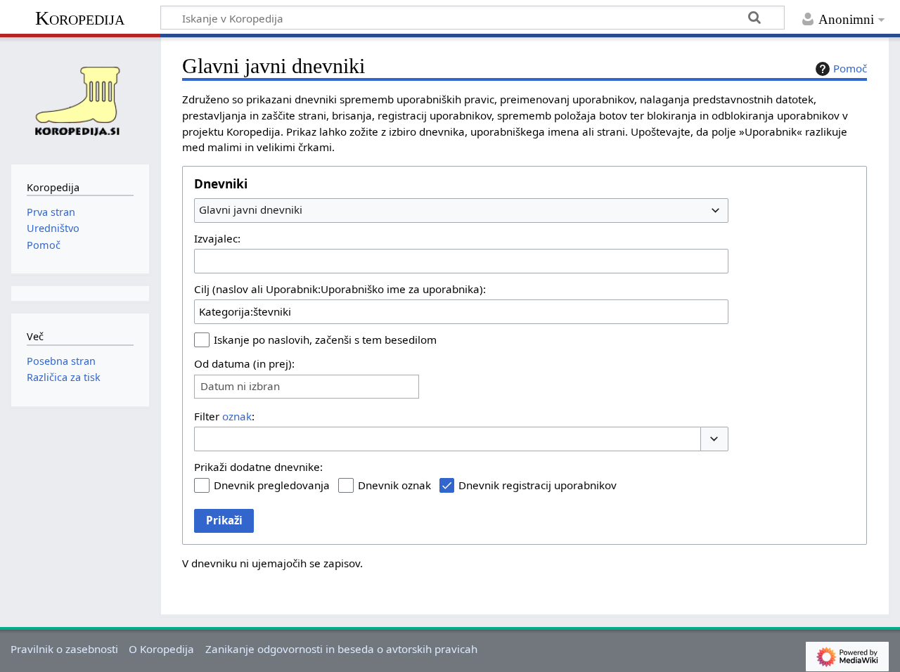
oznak (237, 416)
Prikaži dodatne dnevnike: (258, 467)
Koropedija (79, 18)
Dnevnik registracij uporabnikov (537, 485)
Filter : (224, 416)
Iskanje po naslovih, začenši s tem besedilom (325, 339)
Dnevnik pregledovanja (272, 485)
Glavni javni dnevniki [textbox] (250, 209)
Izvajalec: (217, 238)
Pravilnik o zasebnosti (64, 649)
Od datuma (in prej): (244, 363)
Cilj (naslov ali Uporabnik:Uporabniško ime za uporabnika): (340, 289)
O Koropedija (161, 649)
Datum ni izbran (240, 386)
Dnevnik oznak (394, 485)
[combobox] (461, 210)
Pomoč (850, 68)
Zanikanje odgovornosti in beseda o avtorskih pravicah (341, 649)
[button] (714, 439)
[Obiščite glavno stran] (80, 99)
